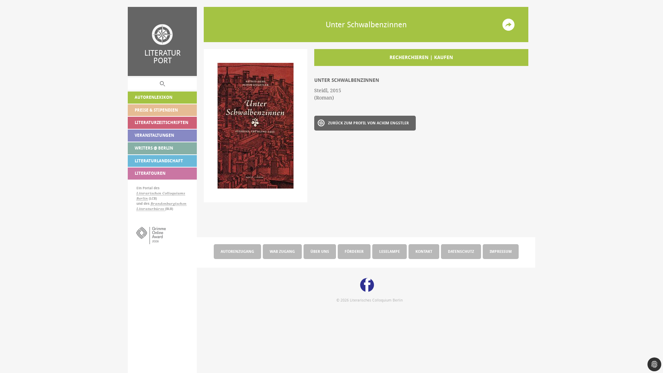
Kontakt (423, 251)
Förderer (354, 251)
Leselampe (389, 251)
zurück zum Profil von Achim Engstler (368, 122)
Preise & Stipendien (156, 110)
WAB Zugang (282, 251)
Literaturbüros (150, 209)
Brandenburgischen (168, 203)
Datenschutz (461, 251)
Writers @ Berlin (154, 148)
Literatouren (150, 173)
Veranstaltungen (154, 135)
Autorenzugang (237, 251)
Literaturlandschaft (159, 161)
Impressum (501, 251)
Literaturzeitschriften (161, 122)
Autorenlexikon (153, 97)
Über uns (319, 251)
